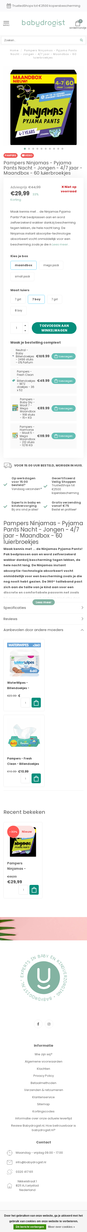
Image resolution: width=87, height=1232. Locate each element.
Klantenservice (43, 1097)
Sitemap (43, 1104)
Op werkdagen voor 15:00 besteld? (23, 481)
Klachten (43, 1068)
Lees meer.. (60, 244)
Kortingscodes (43, 1111)
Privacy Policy (43, 1075)
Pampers (10, 155)
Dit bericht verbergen (30, 1227)
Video (28, 155)
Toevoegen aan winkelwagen (54, 328)
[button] (25, 149)
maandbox (23, 265)
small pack (22, 276)
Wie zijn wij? (43, 1054)
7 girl (18, 299)
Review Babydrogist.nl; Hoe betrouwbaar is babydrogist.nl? (43, 1127)
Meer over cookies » (61, 1227)
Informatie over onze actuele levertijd (43, 1118)
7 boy (36, 299)
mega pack (51, 265)
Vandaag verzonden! (27, 489)
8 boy (18, 310)
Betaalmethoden (43, 1083)
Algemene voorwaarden (43, 1061)
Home (14, 50)
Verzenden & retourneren (43, 1090)
